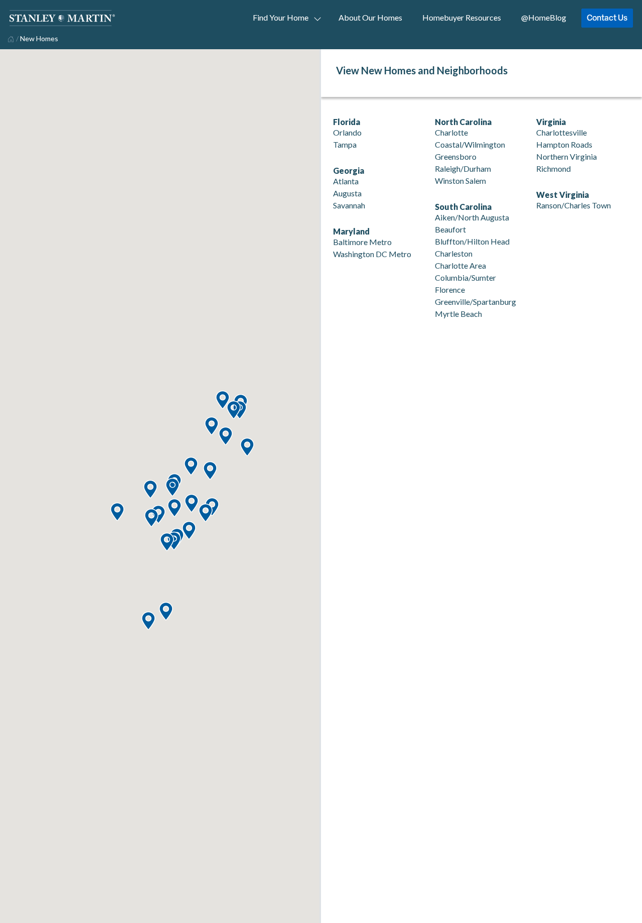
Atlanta (346, 181)
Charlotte (451, 132)
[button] (165, 612)
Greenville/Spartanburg (475, 301)
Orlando (347, 132)
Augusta (347, 193)
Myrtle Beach (458, 313)
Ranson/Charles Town (573, 205)
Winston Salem (460, 180)
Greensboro (455, 156)
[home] (10, 38)
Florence (450, 289)
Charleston (453, 253)
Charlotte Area (460, 265)
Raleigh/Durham (463, 168)
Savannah (349, 205)
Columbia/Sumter (465, 277)
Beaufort (450, 229)
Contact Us (607, 17)
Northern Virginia (566, 156)
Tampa (345, 144)
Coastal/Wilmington (470, 144)
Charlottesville (561, 132)
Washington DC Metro (372, 254)
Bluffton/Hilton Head (472, 241)
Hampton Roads (564, 144)
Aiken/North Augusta (472, 217)
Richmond (553, 168)
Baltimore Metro (362, 242)
